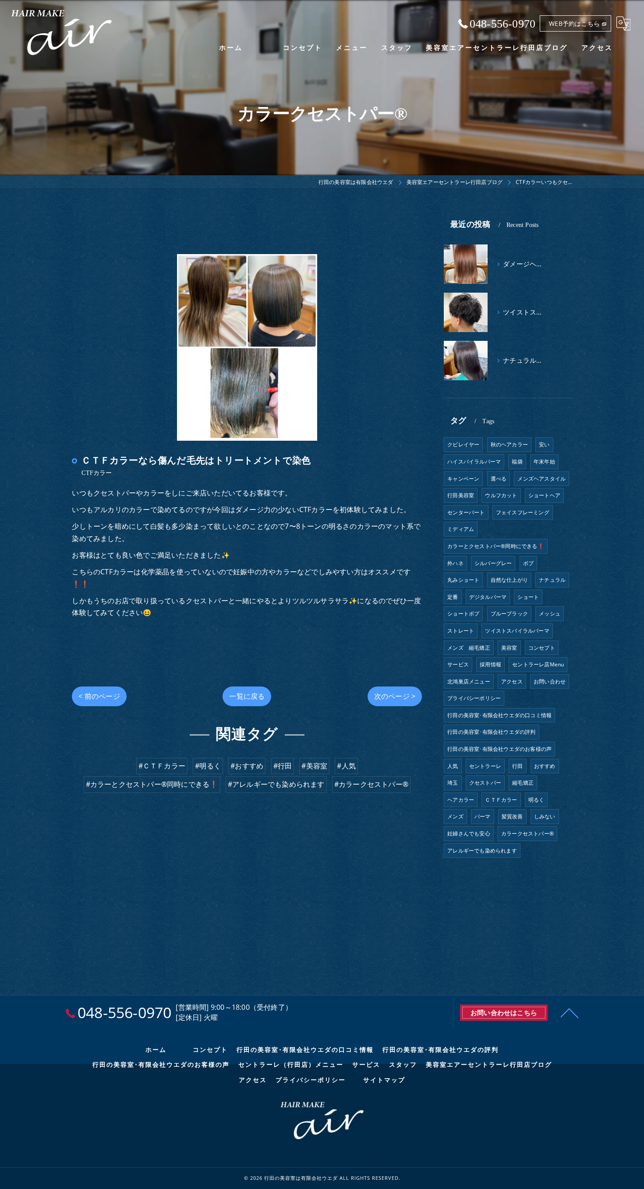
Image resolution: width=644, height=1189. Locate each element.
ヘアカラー (460, 799)
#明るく (208, 766)
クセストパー (485, 782)
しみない (545, 816)
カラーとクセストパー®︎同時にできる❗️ (495, 546)
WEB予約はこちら (574, 23)
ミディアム (460, 529)
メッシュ (549, 613)
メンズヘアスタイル (541, 478)
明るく (536, 799)
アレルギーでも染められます (482, 850)
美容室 (509, 647)
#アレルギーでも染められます (276, 784)
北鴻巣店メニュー (468, 681)
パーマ (482, 816)
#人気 (346, 766)
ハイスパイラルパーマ (474, 461)
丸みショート (463, 580)
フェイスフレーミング (522, 512)
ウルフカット (501, 495)
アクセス (512, 681)
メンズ (455, 816)
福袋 (517, 461)
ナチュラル (552, 580)
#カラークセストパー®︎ (371, 784)
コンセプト (541, 647)
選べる (499, 478)
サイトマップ (384, 1080)
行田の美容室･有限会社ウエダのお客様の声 (499, 749)
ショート (528, 597)
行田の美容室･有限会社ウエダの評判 (491, 732)
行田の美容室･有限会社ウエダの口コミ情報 (499, 715)
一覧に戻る (247, 696)
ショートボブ (463, 613)
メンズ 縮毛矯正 (468, 647)
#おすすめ (246, 766)
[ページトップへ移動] (569, 1012)
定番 (452, 597)
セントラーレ (485, 766)
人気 (452, 766)
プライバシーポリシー (474, 698)
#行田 (282, 766)
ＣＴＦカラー (501, 799)
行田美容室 (460, 495)
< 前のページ (99, 696)
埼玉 (452, 782)
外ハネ (455, 563)
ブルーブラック (509, 613)
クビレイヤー (463, 444)
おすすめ (545, 766)
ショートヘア (544, 495)
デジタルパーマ (487, 597)
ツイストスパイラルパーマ (517, 630)
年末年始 (544, 461)
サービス (458, 664)
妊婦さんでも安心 (468, 833)
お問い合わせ (550, 681)
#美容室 (314, 766)
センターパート (466, 512)
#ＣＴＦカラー (161, 766)
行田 (517, 766)
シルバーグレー (493, 563)
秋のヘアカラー (509, 444)
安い (544, 444)
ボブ (528, 563)
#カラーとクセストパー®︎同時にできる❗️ (152, 784)
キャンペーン (463, 478)
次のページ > (394, 696)
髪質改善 (512, 816)
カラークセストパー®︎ (527, 833)
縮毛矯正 (523, 782)
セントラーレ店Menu (538, 664)
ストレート (460, 630)
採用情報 (490, 664)
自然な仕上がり (509, 580)
